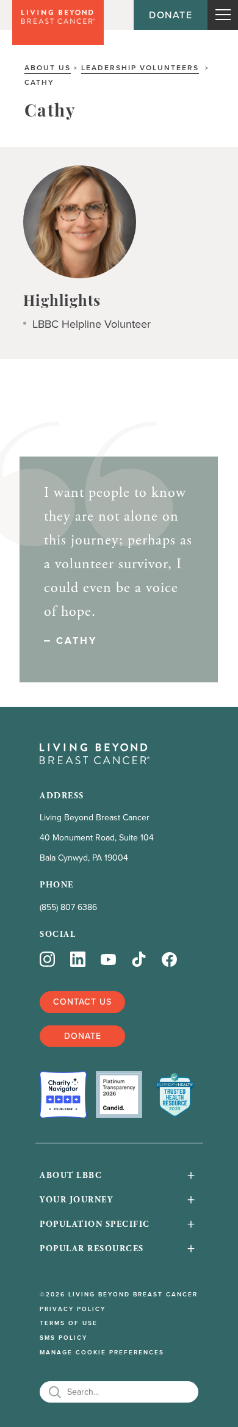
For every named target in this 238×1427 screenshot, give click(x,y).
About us (47, 67)
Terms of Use (69, 1323)
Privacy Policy (73, 1309)
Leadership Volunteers (140, 67)
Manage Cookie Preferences (102, 1352)
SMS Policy (63, 1338)
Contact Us (82, 1001)
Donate (170, 14)
